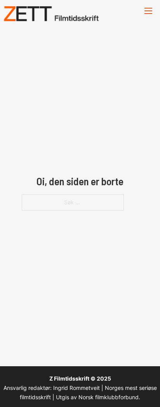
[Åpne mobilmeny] (148, 11)
